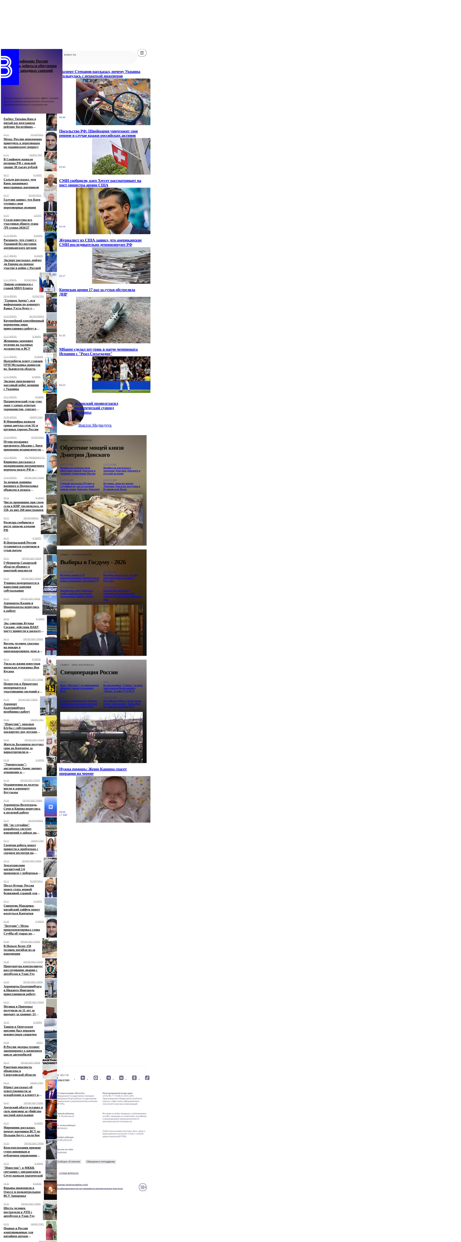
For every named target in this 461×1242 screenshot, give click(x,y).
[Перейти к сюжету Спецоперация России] (101, 737)
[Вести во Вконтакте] (121, 1077)
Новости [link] (70, 55)
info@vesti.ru (61, 1128)
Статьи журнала (69, 1173)
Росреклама (61, 1152)
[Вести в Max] (95, 1077)
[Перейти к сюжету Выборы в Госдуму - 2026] (101, 630)
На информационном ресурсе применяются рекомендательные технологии (89, 1188)
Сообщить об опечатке (68, 1161)
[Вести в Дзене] (82, 1077)
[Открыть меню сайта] (142, 53)
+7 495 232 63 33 (64, 1140)
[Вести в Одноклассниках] (134, 1077)
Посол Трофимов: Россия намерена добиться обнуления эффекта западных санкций (30, 66)
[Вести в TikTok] (147, 1077)
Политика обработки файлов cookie (72, 1184)
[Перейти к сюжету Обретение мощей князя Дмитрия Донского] (101, 520)
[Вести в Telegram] (108, 1077)
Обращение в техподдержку (101, 1161)
